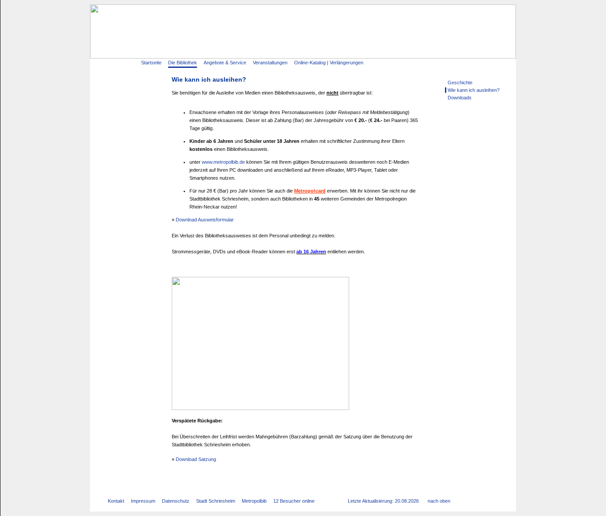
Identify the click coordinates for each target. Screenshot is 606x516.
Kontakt (116, 501)
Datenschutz (175, 501)
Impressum (143, 501)
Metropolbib (254, 501)
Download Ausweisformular (205, 219)
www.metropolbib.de (223, 162)
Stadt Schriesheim (215, 501)
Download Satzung (196, 459)
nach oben (439, 501)
